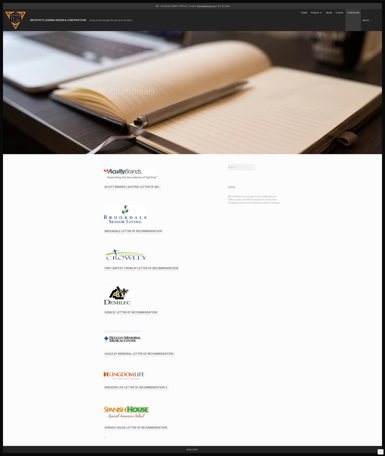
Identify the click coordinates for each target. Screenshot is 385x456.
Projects (315, 12)
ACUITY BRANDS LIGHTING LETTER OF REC (132, 187)
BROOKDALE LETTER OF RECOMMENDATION (133, 231)
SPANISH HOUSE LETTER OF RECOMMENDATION (136, 427)
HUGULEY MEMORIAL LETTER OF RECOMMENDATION (139, 353)
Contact (339, 12)
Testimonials (353, 12)
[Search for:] (370, 20)
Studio (304, 12)
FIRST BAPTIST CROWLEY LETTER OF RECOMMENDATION (141, 268)
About (329, 12)
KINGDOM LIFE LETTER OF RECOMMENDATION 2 (136, 387)
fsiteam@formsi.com (206, 6)
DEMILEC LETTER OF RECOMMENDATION (131, 312)
